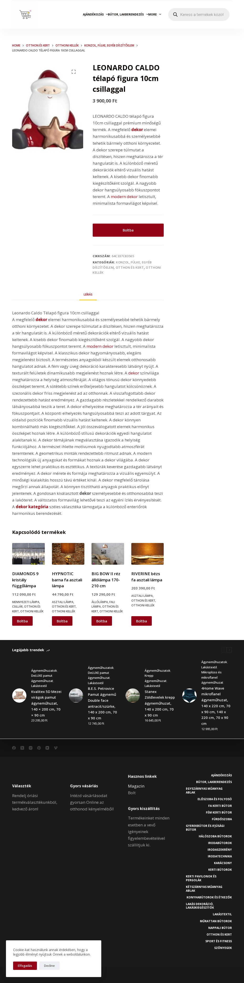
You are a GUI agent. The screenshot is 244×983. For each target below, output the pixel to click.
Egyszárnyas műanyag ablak (204, 790)
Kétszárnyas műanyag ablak (204, 888)
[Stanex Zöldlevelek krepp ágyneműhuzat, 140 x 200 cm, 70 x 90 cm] (133, 695)
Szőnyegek (223, 948)
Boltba (128, 230)
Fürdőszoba (222, 819)
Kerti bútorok (220, 870)
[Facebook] (14, 748)
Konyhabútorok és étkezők (209, 897)
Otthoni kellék (31, 611)
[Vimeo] (55, 748)
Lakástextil (39, 686)
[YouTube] (47, 748)
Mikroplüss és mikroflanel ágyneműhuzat (212, 677)
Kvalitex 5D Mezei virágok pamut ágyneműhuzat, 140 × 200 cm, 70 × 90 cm (46, 703)
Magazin (136, 786)
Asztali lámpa (62, 602)
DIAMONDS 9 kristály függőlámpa (25, 580)
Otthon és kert (130, 267)
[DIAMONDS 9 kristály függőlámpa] (28, 554)
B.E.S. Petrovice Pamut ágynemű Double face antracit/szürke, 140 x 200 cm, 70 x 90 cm (102, 703)
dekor (133, 373)
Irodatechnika (220, 856)
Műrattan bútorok (216, 921)
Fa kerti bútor (220, 806)
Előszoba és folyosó (215, 799)
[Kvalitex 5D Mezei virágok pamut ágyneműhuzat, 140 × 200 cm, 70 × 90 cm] (19, 695)
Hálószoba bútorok (215, 836)
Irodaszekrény (220, 850)
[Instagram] (30, 748)
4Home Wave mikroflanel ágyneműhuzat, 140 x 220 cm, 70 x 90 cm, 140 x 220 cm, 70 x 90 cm (215, 706)
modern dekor (124, 196)
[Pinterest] (39, 748)
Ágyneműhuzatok (44, 670)
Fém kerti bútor (219, 812)
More (152, 14)
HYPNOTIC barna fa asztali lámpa (67, 580)
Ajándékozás (93, 14)
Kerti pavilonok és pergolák (201, 878)
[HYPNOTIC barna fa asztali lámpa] (68, 554)
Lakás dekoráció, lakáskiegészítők (200, 906)
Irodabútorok (220, 843)
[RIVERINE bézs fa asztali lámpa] (147, 554)
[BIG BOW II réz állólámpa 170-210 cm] (108, 554)
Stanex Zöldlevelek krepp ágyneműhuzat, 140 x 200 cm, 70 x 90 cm (160, 703)
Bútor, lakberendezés (126, 14)
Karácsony (223, 863)
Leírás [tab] (88, 294)
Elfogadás (25, 965)
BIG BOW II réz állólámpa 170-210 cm (106, 580)
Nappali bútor (220, 928)
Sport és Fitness (218, 941)
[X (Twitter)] (22, 748)
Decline (49, 965)
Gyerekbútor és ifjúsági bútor (205, 827)
